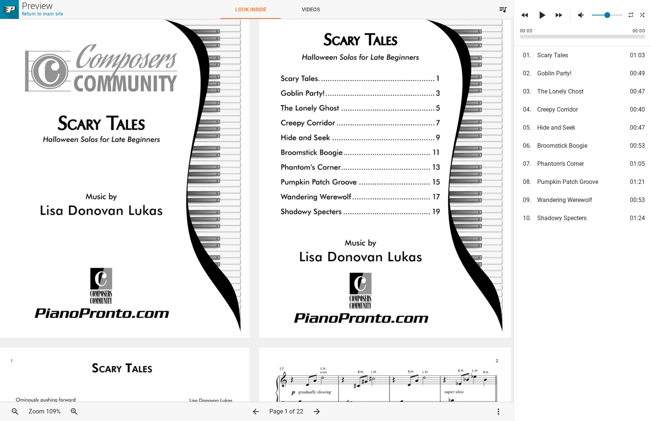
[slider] (607, 15)
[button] (502, 9)
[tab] (250, 9)
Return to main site (42, 14)
